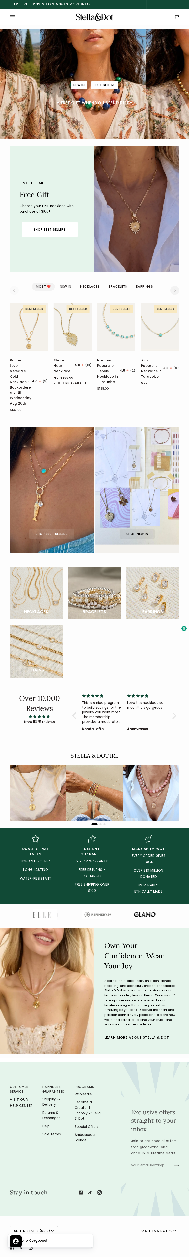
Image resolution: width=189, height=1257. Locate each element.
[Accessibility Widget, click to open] (184, 628)
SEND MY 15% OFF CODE (137, 661)
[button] (50, 1240)
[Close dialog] (174, 580)
